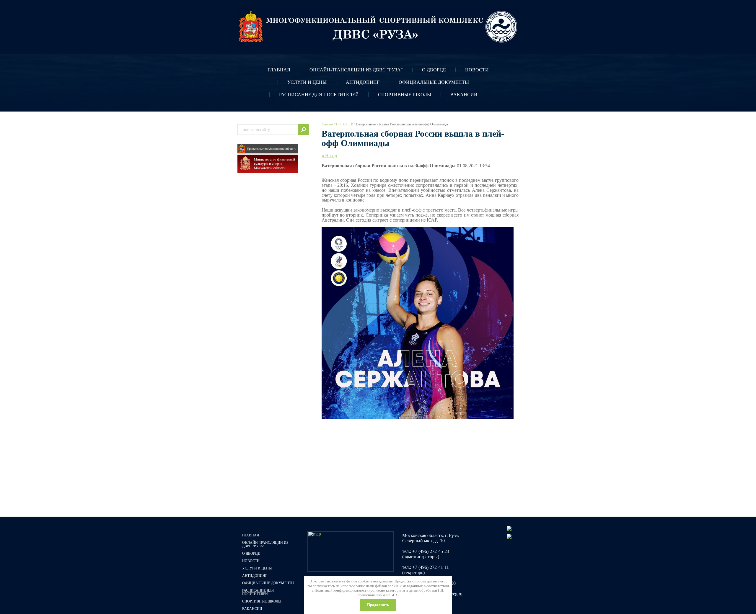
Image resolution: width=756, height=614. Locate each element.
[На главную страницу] (378, 27)
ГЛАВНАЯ (279, 69)
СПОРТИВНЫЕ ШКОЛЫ (404, 94)
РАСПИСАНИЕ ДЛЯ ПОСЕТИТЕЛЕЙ (319, 94)
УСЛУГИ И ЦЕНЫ (307, 82)
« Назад (329, 155)
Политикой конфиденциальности (342, 590)
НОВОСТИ (477, 69)
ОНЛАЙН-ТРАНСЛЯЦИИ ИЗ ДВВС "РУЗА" (356, 69)
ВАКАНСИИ (464, 94)
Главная (327, 124)
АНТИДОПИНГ (362, 82)
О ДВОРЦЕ (434, 69)
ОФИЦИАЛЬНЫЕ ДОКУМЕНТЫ (434, 82)
